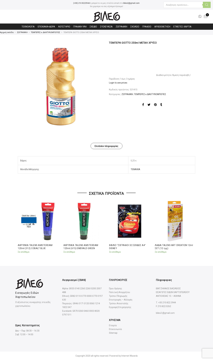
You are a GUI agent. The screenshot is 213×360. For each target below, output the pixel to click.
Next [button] (192, 226)
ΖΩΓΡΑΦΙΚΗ (121, 26)
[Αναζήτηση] (207, 5)
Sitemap (113, 333)
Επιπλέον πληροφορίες (106, 146)
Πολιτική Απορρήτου (119, 292)
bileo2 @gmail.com (165, 313)
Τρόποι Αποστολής (118, 303)
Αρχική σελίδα (7, 32)
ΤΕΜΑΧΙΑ (135, 169)
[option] (61, 84)
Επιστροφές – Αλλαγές (121, 299)
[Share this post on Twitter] (149, 105)
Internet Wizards (129, 356)
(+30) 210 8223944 (81, 3)
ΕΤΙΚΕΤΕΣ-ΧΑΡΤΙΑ (182, 26)
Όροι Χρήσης (115, 288)
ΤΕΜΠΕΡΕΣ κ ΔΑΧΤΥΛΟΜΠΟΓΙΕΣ (45, 32)
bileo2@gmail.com (131, 3)
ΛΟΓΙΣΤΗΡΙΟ (64, 26)
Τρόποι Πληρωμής (118, 296)
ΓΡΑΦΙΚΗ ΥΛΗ (80, 26)
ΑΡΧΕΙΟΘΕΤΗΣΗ (162, 26)
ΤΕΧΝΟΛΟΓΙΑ (28, 26)
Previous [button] (21, 226)
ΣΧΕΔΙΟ (93, 26)
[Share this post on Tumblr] (161, 105)
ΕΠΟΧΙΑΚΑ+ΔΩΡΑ (46, 26)
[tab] (106, 146)
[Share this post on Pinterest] (155, 105)
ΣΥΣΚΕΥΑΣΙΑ (106, 26)
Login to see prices (118, 82)
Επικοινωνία (115, 329)
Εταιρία (113, 325)
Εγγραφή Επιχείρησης (120, 307)
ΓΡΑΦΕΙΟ (146, 26)
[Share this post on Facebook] (143, 105)
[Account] (200, 16)
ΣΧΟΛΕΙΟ (134, 26)
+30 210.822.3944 (167, 302)
